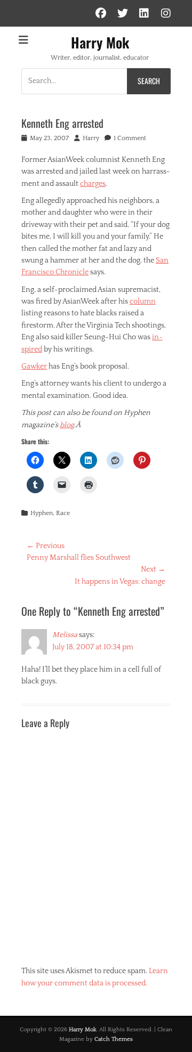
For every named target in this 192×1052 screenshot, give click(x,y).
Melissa (64, 635)
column (143, 301)
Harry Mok (100, 42)
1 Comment (130, 138)
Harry (91, 138)
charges (93, 184)
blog (67, 425)
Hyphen (41, 513)
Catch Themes (113, 1039)
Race (63, 513)
